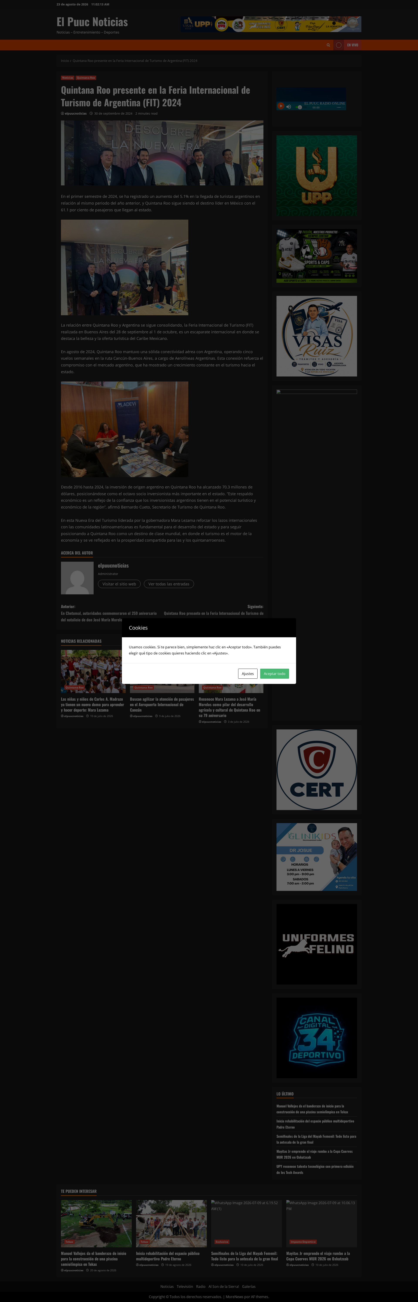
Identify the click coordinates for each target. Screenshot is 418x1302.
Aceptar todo (274, 673)
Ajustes (248, 673)
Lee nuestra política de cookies (254, 653)
